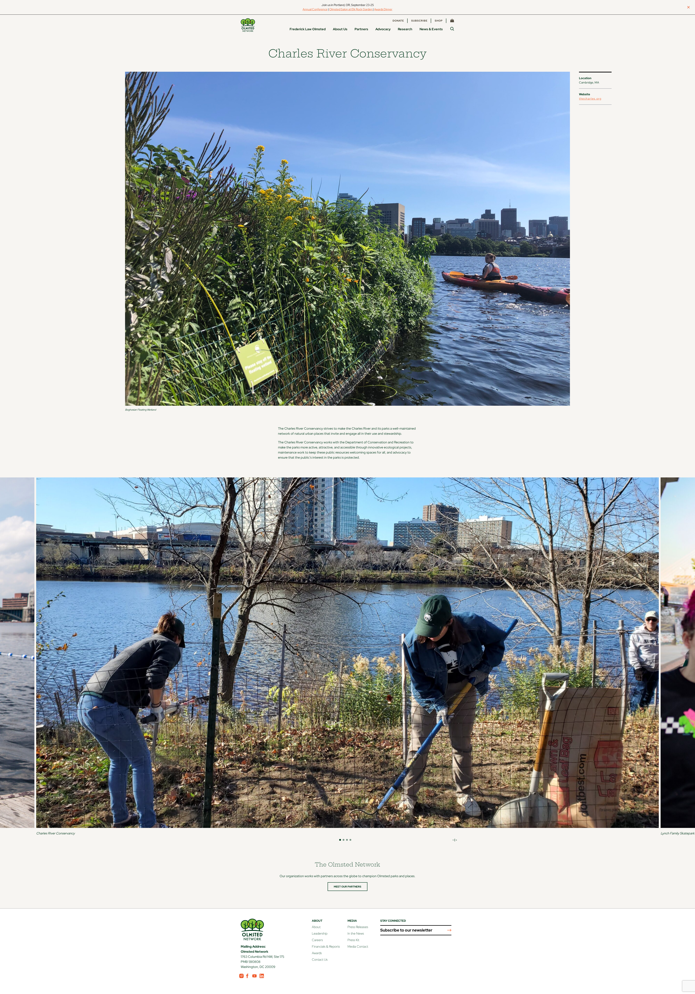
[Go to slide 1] (340, 840)
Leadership (319, 933)
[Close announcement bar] (688, 7)
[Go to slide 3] (347, 840)
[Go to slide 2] (343, 840)
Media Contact (358, 946)
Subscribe (419, 20)
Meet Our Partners (347, 886)
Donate (398, 20)
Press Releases (358, 927)
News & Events (431, 29)
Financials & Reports (326, 946)
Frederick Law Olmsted (308, 29)
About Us (340, 29)
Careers (317, 940)
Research (405, 29)
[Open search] (452, 29)
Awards (317, 953)
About (316, 927)
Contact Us (320, 959)
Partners (361, 29)
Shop (439, 20)
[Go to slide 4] (350, 840)
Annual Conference (315, 9)
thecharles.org (590, 99)
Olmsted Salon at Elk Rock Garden (351, 9)
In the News (356, 933)
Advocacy (383, 29)
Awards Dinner (383, 9)
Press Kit (353, 940)
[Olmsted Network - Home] (248, 25)
